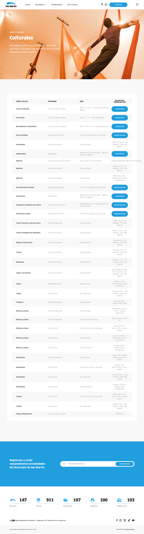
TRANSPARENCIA (56, 4)
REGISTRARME (124, 464)
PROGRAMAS (39, 4)
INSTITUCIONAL (72, 4)
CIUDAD (27, 4)
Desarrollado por (125, 529)
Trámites (118, 4)
